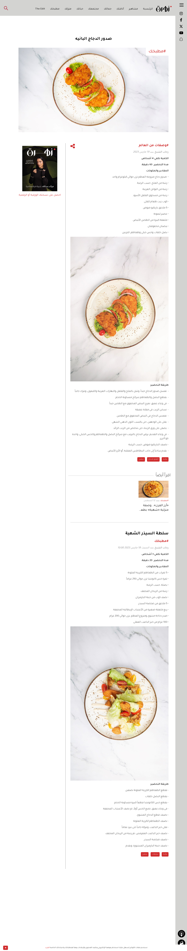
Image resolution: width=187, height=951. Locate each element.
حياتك (80, 9)
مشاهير (133, 9)
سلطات (155, 854)
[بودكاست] (181, 933)
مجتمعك (93, 9)
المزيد (47, 948)
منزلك (68, 9)
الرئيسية (148, 9)
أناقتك (120, 9)
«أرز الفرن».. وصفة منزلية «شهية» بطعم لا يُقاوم (154, 508)
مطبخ (141, 459)
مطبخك (55, 9)
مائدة (165, 459)
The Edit (40, 9)
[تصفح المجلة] (181, 943)
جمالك (107, 9)
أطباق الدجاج (153, 459)
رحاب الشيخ (162, 152)
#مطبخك (164, 501)
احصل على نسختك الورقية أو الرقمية (40, 195)
